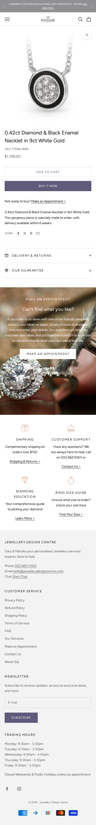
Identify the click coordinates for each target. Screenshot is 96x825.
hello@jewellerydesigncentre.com (38, 571)
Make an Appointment (48, 354)
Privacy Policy (14, 600)
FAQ (8, 631)
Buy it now (48, 186)
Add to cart (48, 172)
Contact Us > (71, 466)
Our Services (14, 639)
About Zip (12, 662)
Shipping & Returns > (25, 461)
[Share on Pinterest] (31, 233)
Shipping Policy (16, 616)
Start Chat (19, 577)
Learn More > (25, 518)
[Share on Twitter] (25, 233)
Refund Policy (15, 608)
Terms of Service (17, 623)
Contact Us (13, 654)
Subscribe (21, 717)
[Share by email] (38, 233)
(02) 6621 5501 (26, 566)
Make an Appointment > (48, 201)
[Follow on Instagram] (19, 788)
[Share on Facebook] (18, 233)
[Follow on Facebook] (7, 788)
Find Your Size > (71, 514)
